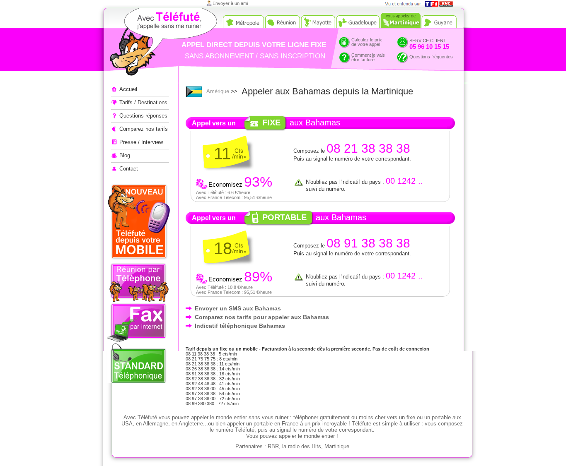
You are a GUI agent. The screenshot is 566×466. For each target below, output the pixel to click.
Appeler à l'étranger (148, 43)
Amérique (217, 91)
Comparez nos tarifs (143, 129)
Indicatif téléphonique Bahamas (240, 325)
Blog (124, 155)
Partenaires (249, 446)
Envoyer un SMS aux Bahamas (238, 308)
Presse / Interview (141, 142)
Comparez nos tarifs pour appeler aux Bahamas (262, 317)
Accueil (128, 89)
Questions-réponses (143, 116)
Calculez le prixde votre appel (366, 42)
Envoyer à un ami (230, 3)
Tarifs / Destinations (143, 102)
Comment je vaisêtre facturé (368, 57)
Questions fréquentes (431, 56)
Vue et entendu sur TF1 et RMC (422, 4)
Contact (128, 169)
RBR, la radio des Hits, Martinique (308, 446)
